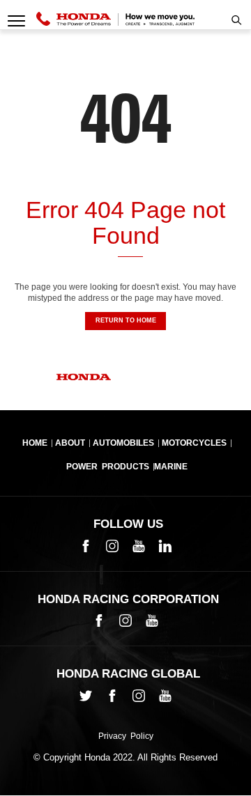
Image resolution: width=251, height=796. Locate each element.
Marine (171, 466)
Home (34, 442)
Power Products (107, 466)
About (70, 442)
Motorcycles (194, 442)
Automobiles (123, 442)
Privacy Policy (125, 736)
